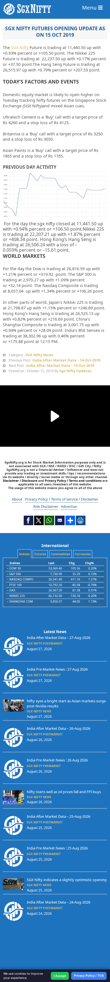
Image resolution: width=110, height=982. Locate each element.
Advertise (69, 506)
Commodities (60, 554)
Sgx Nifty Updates (75, 370)
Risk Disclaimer (45, 506)
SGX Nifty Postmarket (45, 643)
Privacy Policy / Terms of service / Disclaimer (61, 499)
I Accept (60, 976)
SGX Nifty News (39, 354)
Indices (24, 554)
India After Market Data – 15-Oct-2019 (60, 365)
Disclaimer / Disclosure (20, 480)
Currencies (83, 554)
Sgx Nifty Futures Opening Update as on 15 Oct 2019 (55, 31)
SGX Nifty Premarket (44, 675)
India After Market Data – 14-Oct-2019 (66, 360)
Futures (40, 554)
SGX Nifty (19, 47)
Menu (90, 7)
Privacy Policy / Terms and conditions (73, 480)
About (17, 499)
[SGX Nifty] (55, 9)
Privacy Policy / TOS (89, 976)
